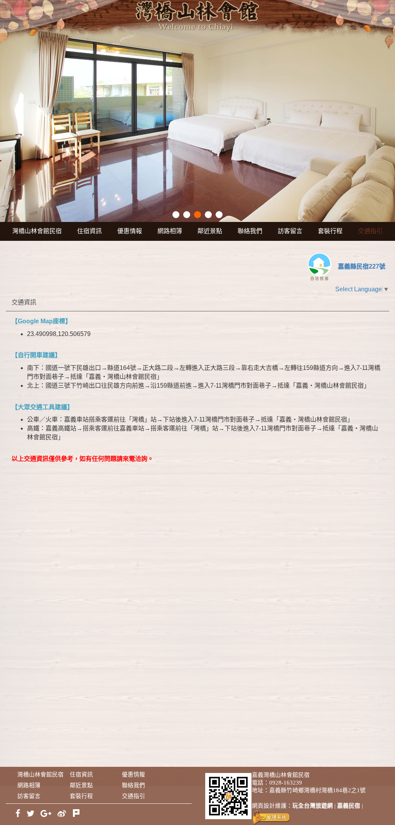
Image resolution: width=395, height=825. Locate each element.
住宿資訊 (89, 231)
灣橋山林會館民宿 (37, 231)
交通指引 (370, 231)
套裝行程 (330, 231)
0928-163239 (285, 783)
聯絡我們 (250, 231)
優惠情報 (129, 231)
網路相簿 (169, 231)
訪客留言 (290, 231)
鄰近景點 (210, 231)
